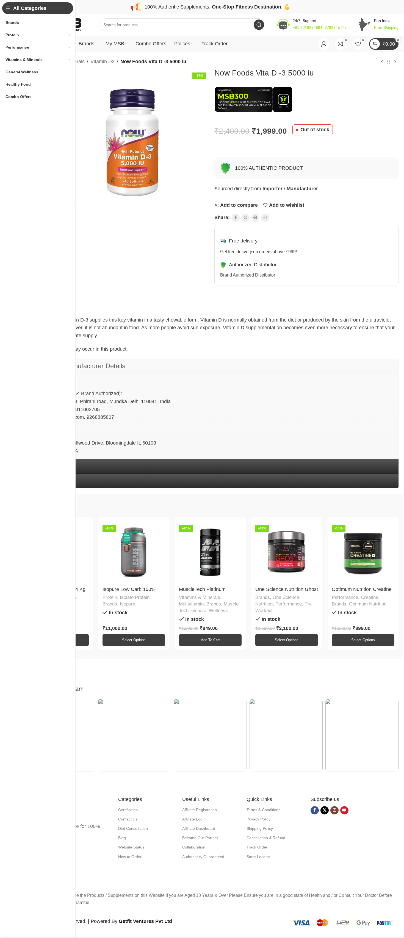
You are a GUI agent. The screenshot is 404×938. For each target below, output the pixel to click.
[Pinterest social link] (255, 218)
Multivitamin (191, 604)
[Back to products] (388, 62)
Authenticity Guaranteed (203, 857)
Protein (110, 597)
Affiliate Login (194, 819)
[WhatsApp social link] (265, 218)
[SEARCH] (259, 24)
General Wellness (209, 610)
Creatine (369, 597)
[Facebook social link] (235, 218)
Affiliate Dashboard (198, 828)
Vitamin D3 (102, 61)
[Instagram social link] (334, 810)
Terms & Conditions (263, 810)
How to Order (130, 857)
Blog (122, 838)
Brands (110, 604)
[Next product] (395, 62)
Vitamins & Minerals (199, 597)
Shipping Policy (260, 828)
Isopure (127, 604)
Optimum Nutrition (367, 604)
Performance (288, 604)
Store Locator (258, 857)
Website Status (131, 847)
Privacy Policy (258, 819)
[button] (210, 640)
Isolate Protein (135, 597)
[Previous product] (382, 62)
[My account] (323, 43)
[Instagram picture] (134, 735)
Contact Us (127, 819)
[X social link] (245, 218)
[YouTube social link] (344, 810)
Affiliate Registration (199, 810)
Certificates (128, 810)
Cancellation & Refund (266, 838)
